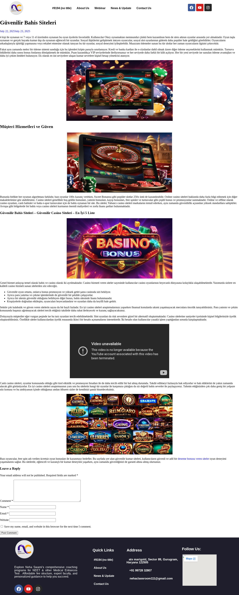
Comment (6, 500)
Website (4, 519)
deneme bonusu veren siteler (193, 458)
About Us (83, 8)
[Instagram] (208, 7)
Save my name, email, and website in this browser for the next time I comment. (47, 526)
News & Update (121, 8)
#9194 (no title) (61, 8)
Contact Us (143, 8)
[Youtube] (199, 7)
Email (4, 513)
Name (4, 506)
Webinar (100, 8)
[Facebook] (191, 7)
